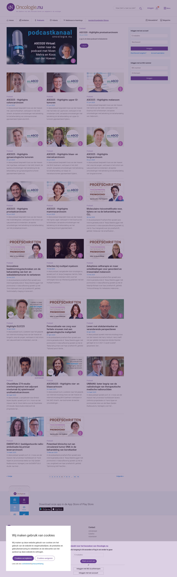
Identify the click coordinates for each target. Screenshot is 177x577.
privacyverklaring (37, 564)
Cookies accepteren (23, 558)
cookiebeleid (26, 564)
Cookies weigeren (45, 558)
